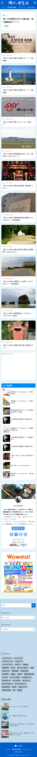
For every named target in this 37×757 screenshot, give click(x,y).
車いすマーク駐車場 (14, 677)
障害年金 (14, 687)
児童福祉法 (25, 664)
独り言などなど (6, 671)
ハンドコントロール (7, 658)
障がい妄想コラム (6, 680)
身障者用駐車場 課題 (29, 674)
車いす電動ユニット (26, 677)
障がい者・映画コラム (7, 683)
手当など (13, 667)
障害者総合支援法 (6, 690)
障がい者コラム (26, 680)
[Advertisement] (19, 367)
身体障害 (19, 674)
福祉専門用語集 (11, 7)
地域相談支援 (5, 667)
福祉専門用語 (5, 674)
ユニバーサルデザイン (7, 664)
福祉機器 (13, 674)
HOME (20, 746)
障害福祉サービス (22, 687)
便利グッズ (18, 664)
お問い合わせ (31, 7)
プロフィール (22, 7)
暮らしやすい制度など (22, 667)
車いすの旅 (5, 677)
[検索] (34, 605)
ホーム (3, 7)
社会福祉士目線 (24, 671)
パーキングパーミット (7, 661)
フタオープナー (19, 661)
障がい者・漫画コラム (20, 683)
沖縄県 (6, 26)
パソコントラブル (18, 658)
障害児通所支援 (6, 687)
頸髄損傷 (19, 690)
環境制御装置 (15, 671)
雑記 (14, 690)
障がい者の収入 (17, 680)
